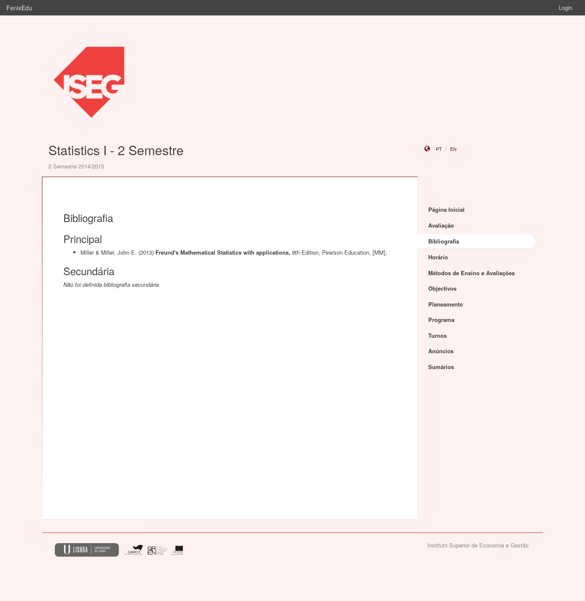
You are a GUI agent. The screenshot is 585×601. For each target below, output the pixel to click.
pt (439, 148)
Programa (441, 320)
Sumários (441, 367)
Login (565, 7)
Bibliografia (443, 241)
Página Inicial (446, 209)
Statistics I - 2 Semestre (116, 150)
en (453, 148)
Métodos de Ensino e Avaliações (471, 273)
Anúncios (441, 351)
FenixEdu (19, 7)
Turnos (437, 335)
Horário (438, 257)
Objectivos (442, 288)
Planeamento (445, 304)
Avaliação (441, 225)
